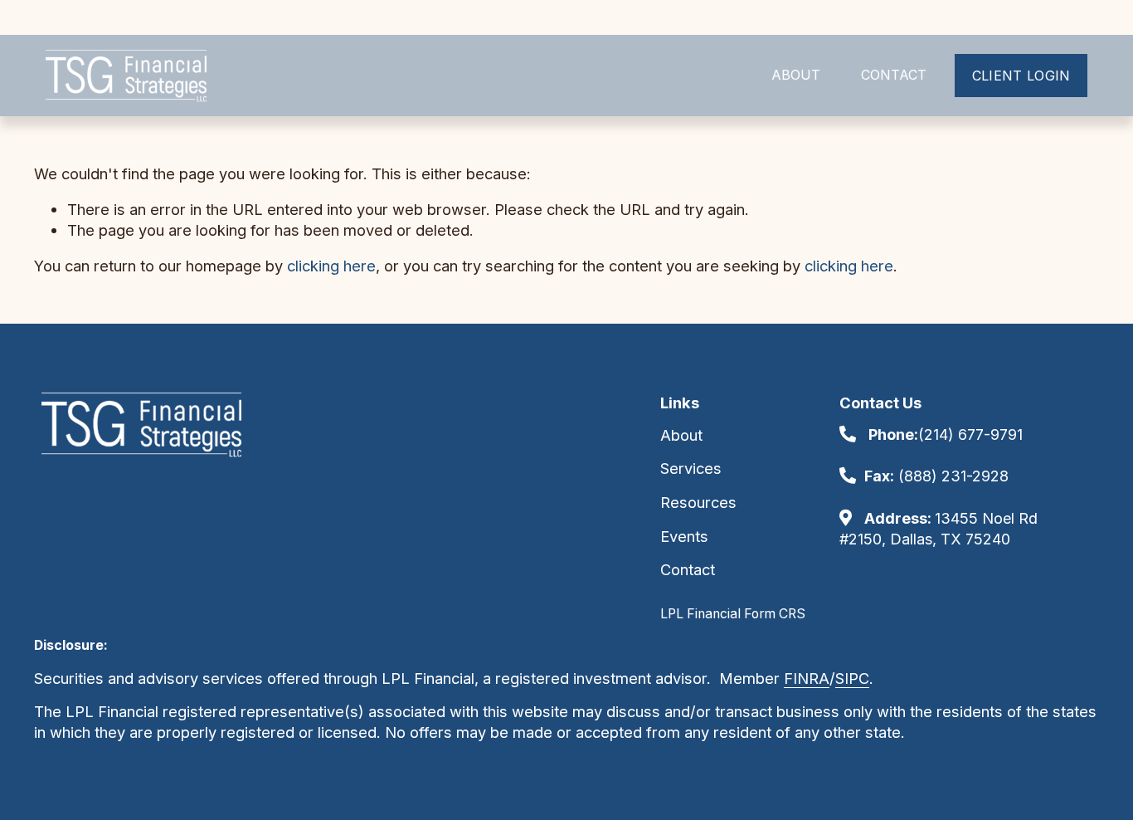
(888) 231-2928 (936, 476)
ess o (833, 711)
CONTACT (893, 74)
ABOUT (795, 74)
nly (863, 711)
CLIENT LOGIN (1021, 75)
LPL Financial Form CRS (732, 614)
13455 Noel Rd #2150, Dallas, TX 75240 (938, 529)
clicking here (331, 265)
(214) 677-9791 (945, 434)
